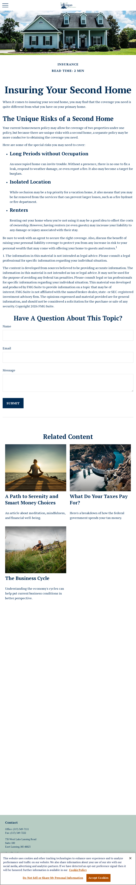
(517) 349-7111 (21, 829)
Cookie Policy (78, 870)
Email (7, 348)
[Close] (130, 858)
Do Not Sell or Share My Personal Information (53, 878)
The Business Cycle (27, 578)
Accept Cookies (98, 878)
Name (7, 326)
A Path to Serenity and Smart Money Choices (31, 499)
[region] (68, 869)
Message (9, 370)
